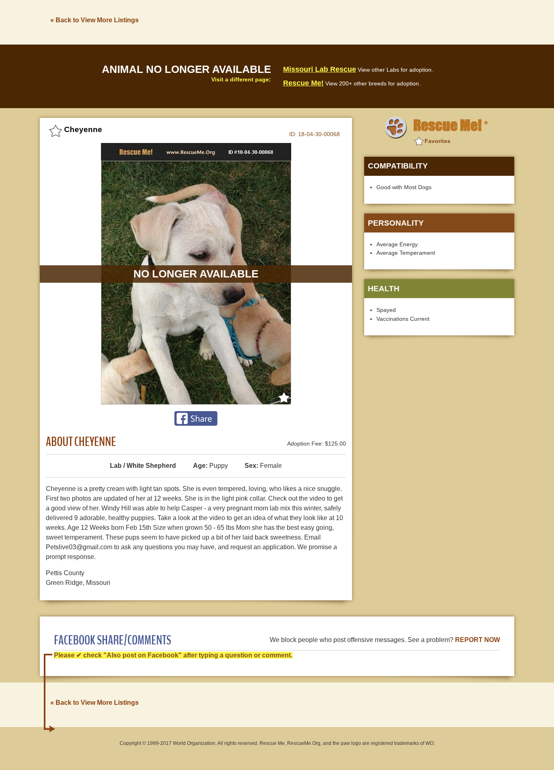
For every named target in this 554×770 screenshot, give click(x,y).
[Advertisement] (366, 21)
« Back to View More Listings (94, 20)
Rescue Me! (303, 83)
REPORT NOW (477, 639)
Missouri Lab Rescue (319, 69)
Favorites (438, 141)
